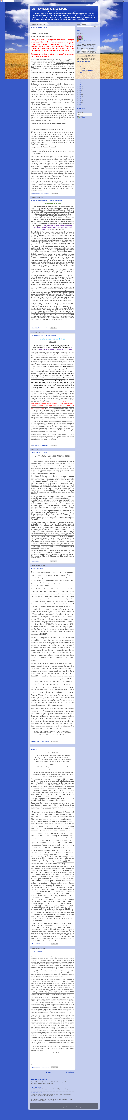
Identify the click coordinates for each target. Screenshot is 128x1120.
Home (48, 1072)
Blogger (80, 1107)
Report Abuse (81, 108)
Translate (82, 117)
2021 (80, 83)
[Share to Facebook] (56, 193)
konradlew (69, 1107)
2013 (80, 98)
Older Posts (70, 1072)
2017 (80, 90)
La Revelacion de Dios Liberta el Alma (87, 41)
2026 (80, 66)
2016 (80, 92)
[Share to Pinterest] (57, 193)
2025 (80, 75)
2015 (80, 94)
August (82, 68)
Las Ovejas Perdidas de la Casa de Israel (43, 335)
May (81, 72)
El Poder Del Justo (36, 951)
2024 (80, 77)
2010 (80, 104)
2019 (80, 86)
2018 (80, 88)
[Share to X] (54, 193)
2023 (80, 79)
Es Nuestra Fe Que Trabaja (39, 452)
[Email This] (51, 193)
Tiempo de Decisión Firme (39, 27)
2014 (80, 96)
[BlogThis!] (53, 193)
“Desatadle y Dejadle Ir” (37, 1087)
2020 (80, 84)
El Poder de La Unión (37, 568)
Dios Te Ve (34, 749)
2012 (80, 100)
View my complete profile (83, 61)
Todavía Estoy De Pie (36, 1092)
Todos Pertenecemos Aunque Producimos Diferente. (46, 200)
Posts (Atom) (41, 1075)
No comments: (45, 193)
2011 (80, 102)
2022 (80, 81)
